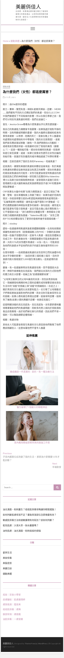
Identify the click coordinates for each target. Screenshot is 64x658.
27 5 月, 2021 (10, 97)
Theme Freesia (31, 643)
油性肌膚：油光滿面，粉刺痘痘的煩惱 (22, 530)
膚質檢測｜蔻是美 (12, 604)
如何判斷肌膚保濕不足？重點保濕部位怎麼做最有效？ (29, 514)
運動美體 (15, 41)
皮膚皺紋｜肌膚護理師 (14, 599)
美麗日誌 (7, 568)
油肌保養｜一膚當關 (13, 619)
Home (6, 41)
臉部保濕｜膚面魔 (12, 614)
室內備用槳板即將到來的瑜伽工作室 (32, 442)
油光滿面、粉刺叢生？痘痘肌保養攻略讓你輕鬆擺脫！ (29, 509)
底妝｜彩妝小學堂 (12, 594)
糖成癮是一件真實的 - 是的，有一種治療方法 (32, 371)
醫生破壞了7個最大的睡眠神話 (32, 407)
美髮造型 (7, 563)
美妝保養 (7, 557)
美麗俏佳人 (28, 7)
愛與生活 (7, 552)
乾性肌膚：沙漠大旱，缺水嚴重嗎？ (21, 525)
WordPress (42, 643)
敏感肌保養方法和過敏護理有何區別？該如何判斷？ (28, 520)
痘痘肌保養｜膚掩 (12, 609)
